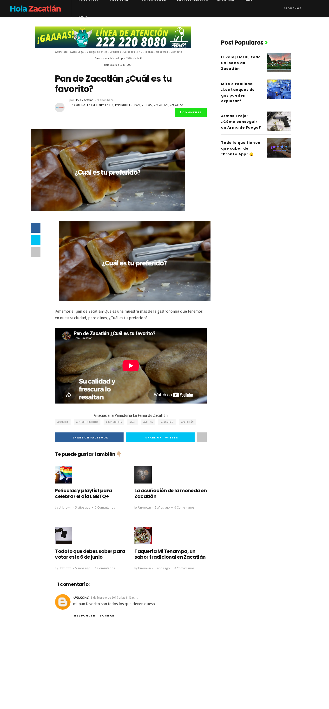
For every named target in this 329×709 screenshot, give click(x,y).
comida (79, 105)
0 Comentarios (105, 507)
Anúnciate (61, 52)
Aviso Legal (77, 52)
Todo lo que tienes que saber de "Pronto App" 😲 (240, 148)
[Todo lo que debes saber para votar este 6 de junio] (63, 535)
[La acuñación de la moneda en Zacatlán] (143, 475)
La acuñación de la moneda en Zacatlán (170, 493)
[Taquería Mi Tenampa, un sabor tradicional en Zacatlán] (143, 535)
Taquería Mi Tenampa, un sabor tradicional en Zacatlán (170, 554)
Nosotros (162, 52)
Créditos (115, 52)
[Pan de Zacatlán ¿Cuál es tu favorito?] (108, 170)
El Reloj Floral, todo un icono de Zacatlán (241, 63)
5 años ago (82, 507)
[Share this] (35, 228)
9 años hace (105, 100)
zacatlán (177, 105)
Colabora (129, 52)
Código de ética (97, 52)
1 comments (191, 112)
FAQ (139, 52)
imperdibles (123, 105)
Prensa (149, 52)
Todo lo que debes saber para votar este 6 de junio (90, 554)
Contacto (176, 52)
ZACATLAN (161, 105)
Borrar (107, 615)
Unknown (65, 507)
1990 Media (132, 58)
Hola (83, 17)
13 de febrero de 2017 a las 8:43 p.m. (113, 597)
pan (137, 105)
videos (147, 105)
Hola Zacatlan (84, 100)
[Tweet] (35, 240)
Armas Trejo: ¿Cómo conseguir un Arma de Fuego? (241, 121)
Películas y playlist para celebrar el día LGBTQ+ (83, 493)
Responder (84, 615)
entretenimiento (100, 105)
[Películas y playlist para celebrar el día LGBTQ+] (63, 475)
